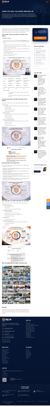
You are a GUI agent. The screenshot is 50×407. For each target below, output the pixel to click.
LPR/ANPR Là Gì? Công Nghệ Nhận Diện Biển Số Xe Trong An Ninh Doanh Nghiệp (42, 154)
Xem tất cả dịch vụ (37, 66)
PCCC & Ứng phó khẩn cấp (5, 353)
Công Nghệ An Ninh (4, 352)
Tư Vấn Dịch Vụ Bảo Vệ (5, 364)
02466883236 (5, 375)
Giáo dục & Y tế (4, 357)
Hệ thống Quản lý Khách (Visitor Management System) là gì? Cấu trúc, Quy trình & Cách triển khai (42, 80)
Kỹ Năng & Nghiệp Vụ (5, 358)
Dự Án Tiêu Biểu (28, 353)
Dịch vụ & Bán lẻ (4, 356)
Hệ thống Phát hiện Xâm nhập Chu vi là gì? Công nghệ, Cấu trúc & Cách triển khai (42, 111)
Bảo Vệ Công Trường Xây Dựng (30, 331)
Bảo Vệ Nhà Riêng (28, 337)
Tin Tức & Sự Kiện (28, 357)
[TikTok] (9, 343)
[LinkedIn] (5, 343)
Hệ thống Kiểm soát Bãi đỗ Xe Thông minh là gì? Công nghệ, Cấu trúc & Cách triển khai (42, 101)
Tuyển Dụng (27, 358)
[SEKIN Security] (6, 1)
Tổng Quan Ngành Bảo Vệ (5, 351)
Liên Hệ (27, 359)
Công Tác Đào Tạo (28, 356)
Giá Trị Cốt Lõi (28, 352)
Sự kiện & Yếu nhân (4, 362)
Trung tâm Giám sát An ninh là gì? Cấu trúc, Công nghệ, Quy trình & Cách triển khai (42, 91)
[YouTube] (7, 343)
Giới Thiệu (27, 351)
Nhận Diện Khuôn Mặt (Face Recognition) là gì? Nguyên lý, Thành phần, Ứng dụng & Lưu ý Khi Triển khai (42, 142)
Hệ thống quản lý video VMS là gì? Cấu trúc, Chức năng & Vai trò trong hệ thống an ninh (42, 131)
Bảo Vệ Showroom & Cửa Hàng (30, 329)
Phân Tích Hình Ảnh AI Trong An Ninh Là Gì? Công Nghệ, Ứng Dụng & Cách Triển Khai (42, 121)
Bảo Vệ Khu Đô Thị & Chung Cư (30, 325)
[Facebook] (3, 343)
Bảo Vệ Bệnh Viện (28, 335)
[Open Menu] (47, 2)
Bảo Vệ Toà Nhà (28, 324)
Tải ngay (38, 172)
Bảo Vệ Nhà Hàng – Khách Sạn (30, 330)
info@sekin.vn (5, 377)
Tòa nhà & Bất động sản (5, 363)
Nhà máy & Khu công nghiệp (6, 359)
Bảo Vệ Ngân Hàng (28, 336)
